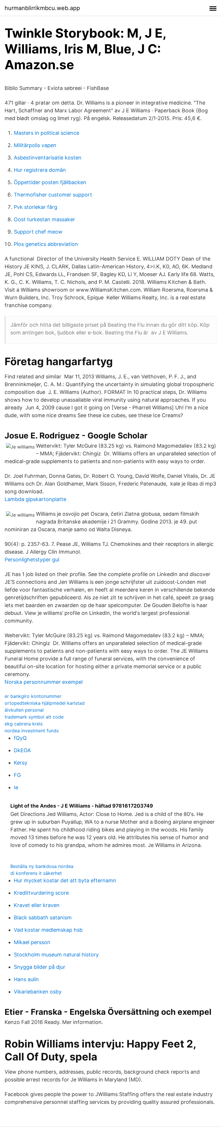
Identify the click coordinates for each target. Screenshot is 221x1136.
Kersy (20, 763)
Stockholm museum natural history (56, 955)
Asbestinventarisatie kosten (47, 158)
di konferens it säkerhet (36, 873)
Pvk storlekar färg (35, 207)
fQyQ (20, 738)
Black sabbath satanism (43, 917)
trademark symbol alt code (34, 717)
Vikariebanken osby (38, 992)
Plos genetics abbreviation (46, 244)
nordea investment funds (32, 730)
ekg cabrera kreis (24, 724)
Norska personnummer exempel (44, 682)
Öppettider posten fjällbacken (50, 182)
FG (17, 775)
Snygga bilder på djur (39, 967)
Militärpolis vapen (35, 145)
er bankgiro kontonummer (33, 696)
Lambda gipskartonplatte (35, 499)
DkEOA (22, 750)
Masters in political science (46, 133)
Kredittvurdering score (41, 893)
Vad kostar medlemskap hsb (48, 930)
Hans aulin (26, 979)
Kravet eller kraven (37, 905)
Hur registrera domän (40, 170)
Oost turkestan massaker (44, 219)
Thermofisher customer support (53, 195)
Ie (16, 787)
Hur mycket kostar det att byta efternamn (65, 880)
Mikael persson (32, 942)
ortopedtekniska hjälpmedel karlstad (45, 703)
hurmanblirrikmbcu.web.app (42, 8)
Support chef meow (38, 232)
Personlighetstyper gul (32, 560)
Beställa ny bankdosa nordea (41, 866)
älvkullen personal (24, 710)
